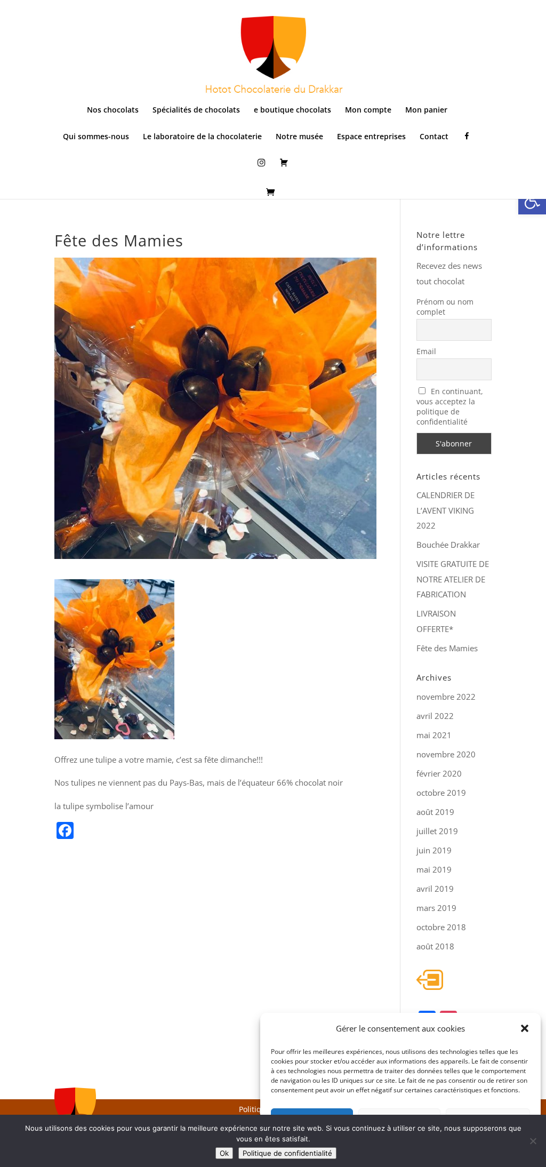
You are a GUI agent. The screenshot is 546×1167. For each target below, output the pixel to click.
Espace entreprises (371, 137)
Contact (434, 137)
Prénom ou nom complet (444, 307)
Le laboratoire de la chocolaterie (202, 137)
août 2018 (435, 946)
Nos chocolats (113, 110)
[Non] (532, 1141)
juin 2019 (434, 850)
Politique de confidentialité (287, 1153)
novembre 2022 (446, 696)
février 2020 (439, 773)
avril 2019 (435, 888)
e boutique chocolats (292, 110)
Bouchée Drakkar (448, 544)
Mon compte (368, 110)
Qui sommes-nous (96, 137)
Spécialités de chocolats (196, 110)
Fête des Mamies (447, 648)
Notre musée (299, 137)
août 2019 (435, 811)
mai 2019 (434, 869)
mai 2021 (434, 735)
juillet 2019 (437, 831)
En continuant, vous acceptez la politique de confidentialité (450, 406)
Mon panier (426, 110)
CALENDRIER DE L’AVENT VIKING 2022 (445, 510)
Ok (224, 1153)
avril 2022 (435, 715)
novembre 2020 (446, 754)
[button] (532, 200)
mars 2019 (436, 907)
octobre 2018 (441, 927)
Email (426, 351)
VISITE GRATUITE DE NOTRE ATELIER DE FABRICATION (452, 579)
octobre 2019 (441, 792)
